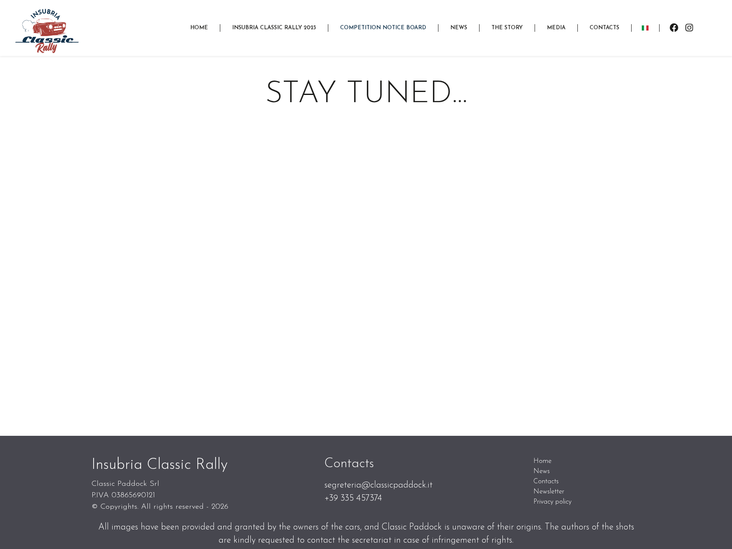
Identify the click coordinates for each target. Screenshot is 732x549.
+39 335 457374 (353, 498)
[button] (274, 27)
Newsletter (548, 491)
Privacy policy (552, 502)
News (541, 471)
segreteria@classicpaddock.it (378, 485)
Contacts (546, 481)
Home (542, 461)
